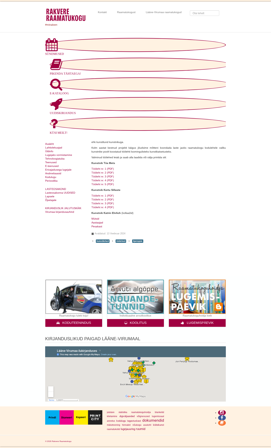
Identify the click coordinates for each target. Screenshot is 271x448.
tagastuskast (134, 420)
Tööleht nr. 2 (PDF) (102, 172)
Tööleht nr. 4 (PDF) (102, 180)
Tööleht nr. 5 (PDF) (102, 184)
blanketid (159, 412)
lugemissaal (158, 416)
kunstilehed (103, 241)
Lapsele (49, 196)
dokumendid (153, 420)
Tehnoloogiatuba (55, 158)
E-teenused (52, 165)
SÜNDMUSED (54, 53)
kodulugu (121, 420)
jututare (110, 412)
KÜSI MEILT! (58, 132)
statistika (123, 412)
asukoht (147, 425)
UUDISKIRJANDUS (63, 113)
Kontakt (102, 12)
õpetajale (138, 241)
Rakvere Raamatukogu (62, 441)
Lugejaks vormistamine (58, 154)
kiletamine (112, 416)
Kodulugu (50, 177)
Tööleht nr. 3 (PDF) (102, 176)
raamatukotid (113, 429)
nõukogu (137, 425)
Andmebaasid (53, 173)
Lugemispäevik (200, 323)
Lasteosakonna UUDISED (60, 192)
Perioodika (51, 180)
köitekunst (158, 425)
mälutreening (113, 425)
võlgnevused (143, 416)
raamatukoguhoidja (141, 412)
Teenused (51, 162)
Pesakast (96, 226)
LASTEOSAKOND (55, 189)
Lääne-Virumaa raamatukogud (164, 12)
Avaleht (49, 143)
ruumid (140, 429)
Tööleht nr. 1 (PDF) (102, 168)
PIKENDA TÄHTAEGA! (65, 73)
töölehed (120, 241)
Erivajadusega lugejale (58, 169)
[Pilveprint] (73, 417)
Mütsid (95, 218)
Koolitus (138, 323)
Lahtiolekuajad (53, 147)
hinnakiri (126, 425)
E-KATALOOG (59, 93)
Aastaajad (97, 222)
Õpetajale (50, 200)
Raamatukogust (126, 12)
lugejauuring (128, 429)
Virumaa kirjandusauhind (59, 211)
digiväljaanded (127, 416)
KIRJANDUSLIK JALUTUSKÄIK (63, 208)
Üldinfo (49, 151)
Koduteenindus (76, 323)
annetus (111, 421)
